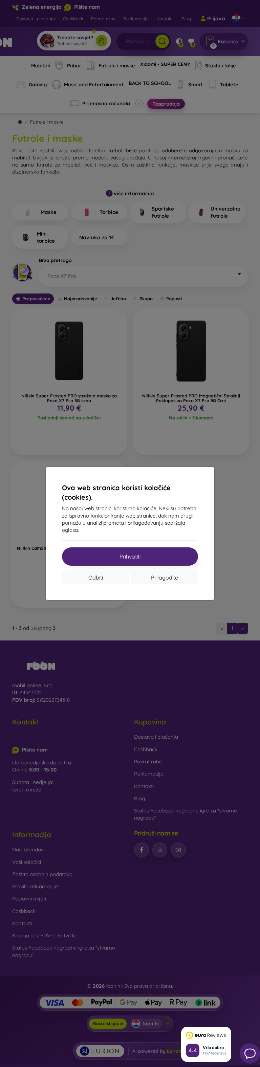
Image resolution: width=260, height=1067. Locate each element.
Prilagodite (164, 577)
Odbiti (95, 577)
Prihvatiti (130, 556)
